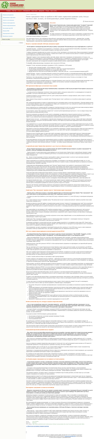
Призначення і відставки (9, 17)
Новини (28, 14)
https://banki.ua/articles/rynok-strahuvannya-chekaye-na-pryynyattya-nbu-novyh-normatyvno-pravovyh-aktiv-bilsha (58, 424)
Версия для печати (89, 21)
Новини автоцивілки (8, 14)
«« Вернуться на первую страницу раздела (37, 426)
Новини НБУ (6, 30)
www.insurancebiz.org (70, 436)
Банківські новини (7, 36)
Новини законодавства (9, 22)
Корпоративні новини (8, 33)
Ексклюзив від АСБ (8, 28)
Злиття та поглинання (8, 20)
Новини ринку (33, 14)
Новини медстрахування (9, 25)
